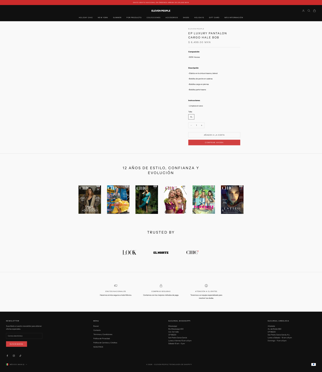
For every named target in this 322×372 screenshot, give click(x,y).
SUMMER (117, 18)
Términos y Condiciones (102, 334)
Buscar (96, 326)
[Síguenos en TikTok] (20, 355)
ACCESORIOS (172, 18)
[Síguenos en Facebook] (7, 355)
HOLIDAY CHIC (86, 18)
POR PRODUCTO (134, 18)
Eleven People (196, 29)
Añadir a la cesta (214, 135)
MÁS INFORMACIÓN (234, 18)
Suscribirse (16, 344)
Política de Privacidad (101, 338)
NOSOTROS (98, 347)
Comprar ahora (214, 142)
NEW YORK (103, 18)
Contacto (97, 330)
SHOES (186, 18)
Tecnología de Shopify (180, 364)
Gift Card (214, 18)
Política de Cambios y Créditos (105, 343)
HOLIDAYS (199, 18)
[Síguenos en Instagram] (14, 355)
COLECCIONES (153, 18)
